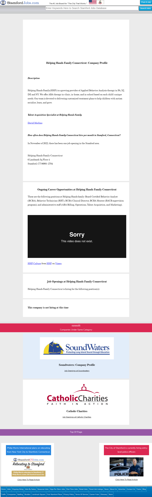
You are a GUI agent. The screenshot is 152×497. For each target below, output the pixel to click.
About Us (113, 489)
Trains (138, 489)
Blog (144, 489)
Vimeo (58, 263)
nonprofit (76, 326)
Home (3, 489)
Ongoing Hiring (17, 489)
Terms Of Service (81, 494)
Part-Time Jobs (72, 489)
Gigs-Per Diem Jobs (57, 489)
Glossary (104, 494)
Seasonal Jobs (42, 489)
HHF (49, 263)
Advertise (121, 489)
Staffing (20, 494)
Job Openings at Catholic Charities (77, 417)
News (106, 489)
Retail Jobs (83, 489)
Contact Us (131, 489)
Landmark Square (38, 494)
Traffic (3, 494)
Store (111, 494)
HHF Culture (34, 263)
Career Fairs (94, 494)
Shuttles (27, 494)
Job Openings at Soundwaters (76, 371)
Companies (11, 494)
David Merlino (35, 122)
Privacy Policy (69, 494)
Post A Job (146, 2)
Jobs (9, 489)
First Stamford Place (54, 494)
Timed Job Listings (96, 489)
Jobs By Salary (30, 489)
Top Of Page (76, 432)
